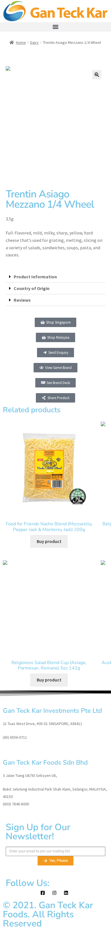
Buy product (49, 541)
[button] (55, 27)
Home (21, 42)
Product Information (35, 276)
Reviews (22, 300)
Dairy (34, 42)
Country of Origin (32, 288)
